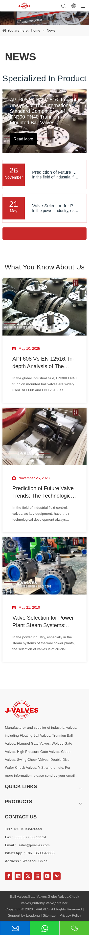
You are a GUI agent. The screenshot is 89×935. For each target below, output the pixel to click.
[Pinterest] (57, 876)
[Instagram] (47, 876)
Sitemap (49, 915)
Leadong (33, 915)
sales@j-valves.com (34, 845)
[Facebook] (8, 876)
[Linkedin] (18, 876)
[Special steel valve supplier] (21, 709)
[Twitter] (28, 876)
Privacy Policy (70, 915)
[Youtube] (37, 876)
